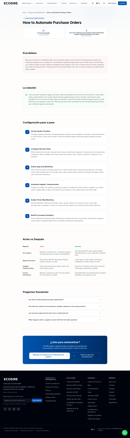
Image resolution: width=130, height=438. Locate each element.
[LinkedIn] (14, 409)
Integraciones (92, 406)
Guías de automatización (36, 12)
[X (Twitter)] (9, 409)
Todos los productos (53, 383)
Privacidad (112, 399)
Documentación (93, 389)
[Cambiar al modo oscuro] (93, 3)
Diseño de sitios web (74, 399)
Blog (89, 385)
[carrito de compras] (104, 3)
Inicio (24, 12)
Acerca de (112, 382)
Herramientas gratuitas (53, 394)
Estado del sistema (94, 419)
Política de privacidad (11, 430)
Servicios (39, 3)
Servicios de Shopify (74, 389)
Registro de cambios (95, 415)
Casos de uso (92, 399)
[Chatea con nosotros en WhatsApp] (125, 433)
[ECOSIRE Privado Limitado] (10, 379)
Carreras (112, 385)
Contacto (84, 3)
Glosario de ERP (93, 395)
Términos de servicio (26, 430)
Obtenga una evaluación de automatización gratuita (48, 356)
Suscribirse (37, 400)
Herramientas (52, 3)
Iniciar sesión (112, 3)
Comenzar (122, 3)
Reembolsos (113, 402)
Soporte (111, 392)
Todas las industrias (73, 382)
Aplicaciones (26, 3)
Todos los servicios (52, 387)
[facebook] (5, 409)
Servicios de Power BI (74, 395)
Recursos (72, 3)
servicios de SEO (72, 392)
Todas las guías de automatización (87, 356)
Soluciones (91, 402)
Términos (112, 395)
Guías (89, 392)
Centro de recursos (94, 382)
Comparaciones (51, 401)
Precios (64, 3)
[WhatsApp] (18, 409)
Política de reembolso (42, 430)
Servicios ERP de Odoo (74, 385)
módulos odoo (50, 397)
